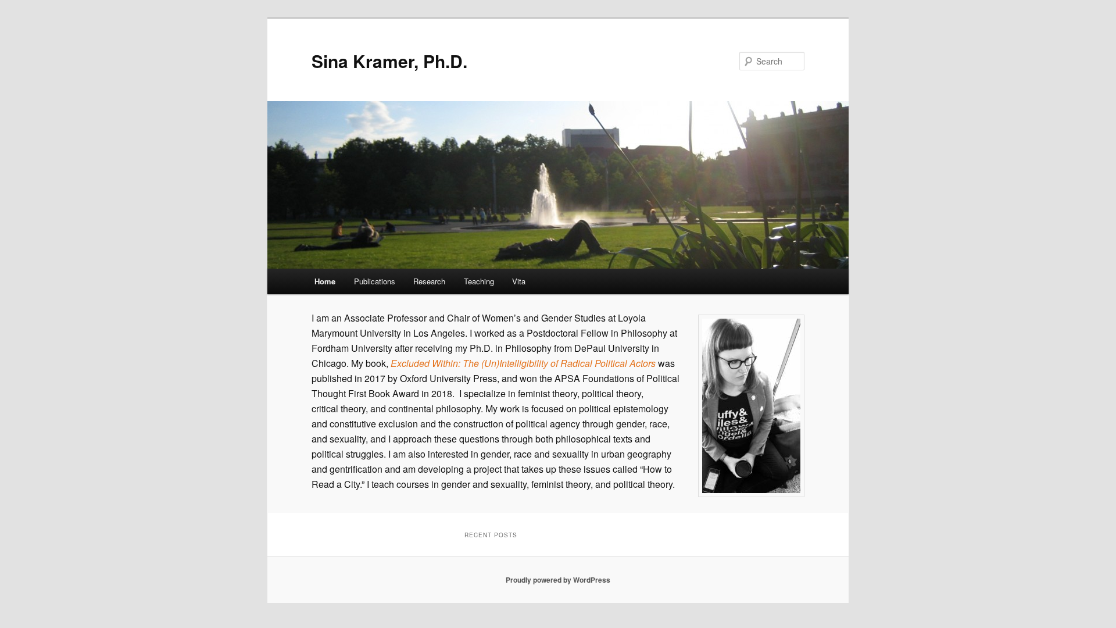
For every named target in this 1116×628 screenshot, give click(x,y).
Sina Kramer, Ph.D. (389, 60)
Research (429, 281)
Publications (374, 281)
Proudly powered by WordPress (558, 580)
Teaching (479, 281)
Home (324, 281)
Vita (518, 281)
